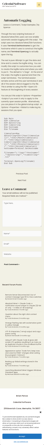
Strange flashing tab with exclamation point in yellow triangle (23, 324)
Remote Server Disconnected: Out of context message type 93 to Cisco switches (23, 296)
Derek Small (12, 299)
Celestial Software (14, 4)
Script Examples (29, 25)
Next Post (22, 180)
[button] (40, 412)
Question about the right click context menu (21, 315)
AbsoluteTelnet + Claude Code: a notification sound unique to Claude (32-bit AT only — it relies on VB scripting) (23, 305)
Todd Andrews (13, 310)
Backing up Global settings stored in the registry (21, 362)
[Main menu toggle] (39, 4)
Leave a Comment (12, 25)
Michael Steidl (12, 374)
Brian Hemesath (13, 335)
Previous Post (22, 173)
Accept (22, 436)
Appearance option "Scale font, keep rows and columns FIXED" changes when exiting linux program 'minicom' (22, 353)
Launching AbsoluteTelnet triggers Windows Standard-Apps (23, 371)
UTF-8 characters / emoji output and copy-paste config (23, 332)
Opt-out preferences (21, 442)
